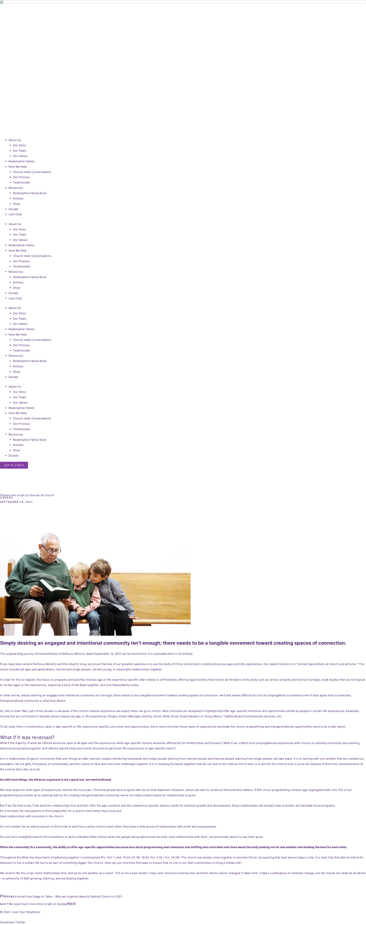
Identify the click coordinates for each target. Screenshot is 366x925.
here (143, 654)
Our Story (19, 145)
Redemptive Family (21, 161)
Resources (16, 188)
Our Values (20, 156)
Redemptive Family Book (29, 193)
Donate (13, 209)
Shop (16, 204)
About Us (15, 140)
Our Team (19, 150)
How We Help (18, 166)
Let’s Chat (15, 214)
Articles (18, 198)
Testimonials (21, 182)
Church (6, 497)
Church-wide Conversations (32, 172)
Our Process (21, 177)
